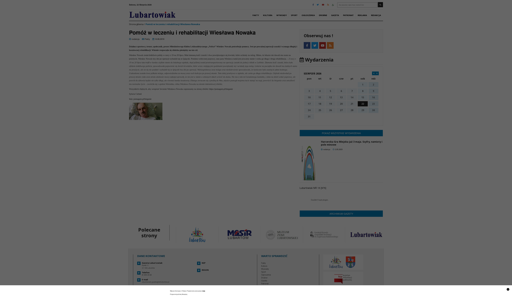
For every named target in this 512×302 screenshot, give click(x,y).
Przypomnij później (175, 294)
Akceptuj (184, 294)
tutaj (203, 291)
